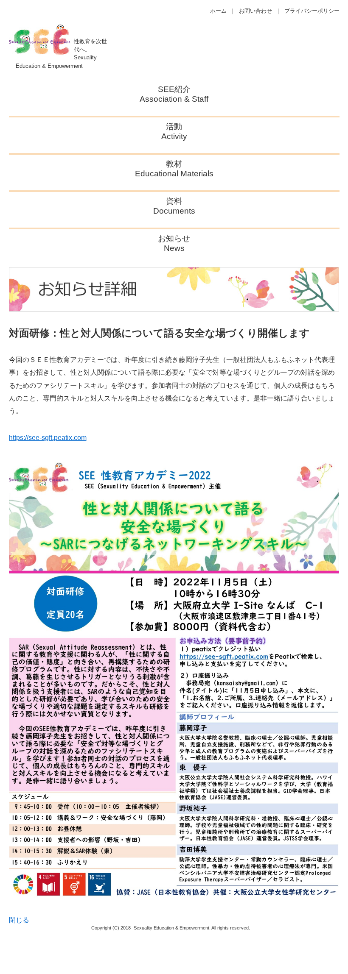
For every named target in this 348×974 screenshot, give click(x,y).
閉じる (19, 920)
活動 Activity (174, 131)
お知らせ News (174, 243)
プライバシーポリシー (312, 11)
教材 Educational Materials (174, 168)
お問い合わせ (255, 11)
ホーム (218, 11)
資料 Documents (174, 206)
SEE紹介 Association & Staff (174, 94)
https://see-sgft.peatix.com (48, 437)
